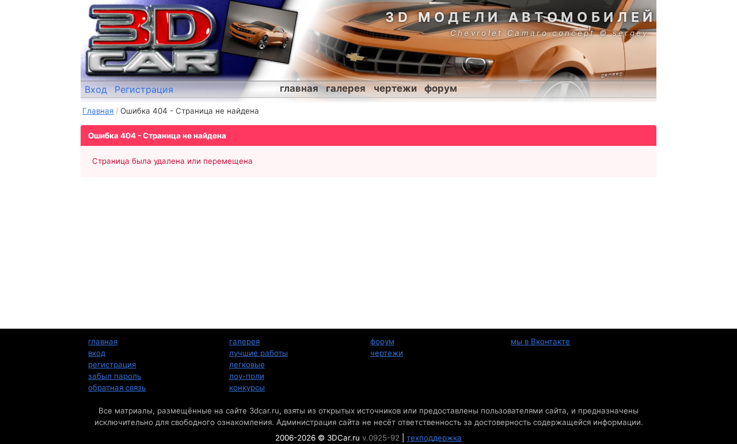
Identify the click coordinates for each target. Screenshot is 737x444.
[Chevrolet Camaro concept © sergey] (259, 32)
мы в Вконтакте (540, 341)
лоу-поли (246, 376)
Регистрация (144, 89)
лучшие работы (258, 353)
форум (440, 88)
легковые (247, 364)
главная (299, 88)
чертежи (395, 88)
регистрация (112, 364)
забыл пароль (114, 376)
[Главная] (152, 40)
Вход (96, 89)
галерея (346, 88)
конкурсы (247, 387)
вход (96, 353)
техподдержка (434, 437)
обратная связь (117, 387)
